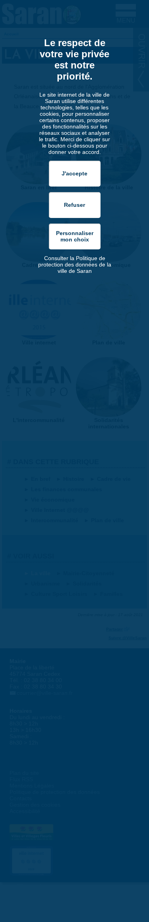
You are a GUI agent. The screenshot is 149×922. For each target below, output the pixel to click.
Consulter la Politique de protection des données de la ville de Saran (74, 264)
